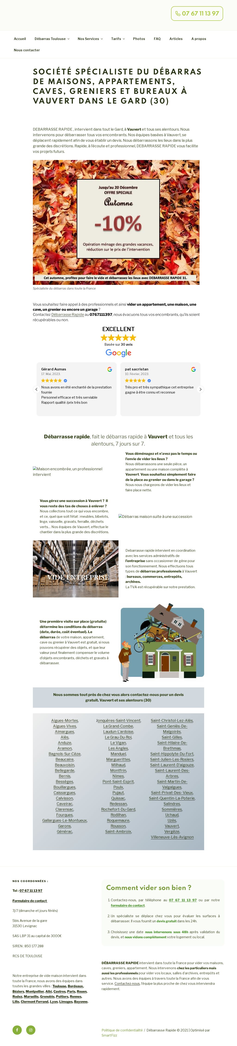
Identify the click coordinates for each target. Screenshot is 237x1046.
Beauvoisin (64, 765)
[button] (200, 389)
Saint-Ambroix (118, 831)
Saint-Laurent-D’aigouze (172, 765)
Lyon (54, 1001)
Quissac (118, 798)
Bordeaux (75, 986)
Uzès (172, 820)
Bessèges (64, 781)
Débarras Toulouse (50, 39)
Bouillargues (64, 787)
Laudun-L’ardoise (118, 731)
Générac (64, 831)
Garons (64, 826)
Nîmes (118, 776)
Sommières (172, 809)
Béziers (18, 991)
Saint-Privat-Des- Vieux (172, 793)
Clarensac (64, 809)
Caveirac (64, 804)
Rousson (118, 826)
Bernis (64, 776)
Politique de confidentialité (122, 1030)
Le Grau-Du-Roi (118, 737)
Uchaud (171, 815)
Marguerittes (118, 759)
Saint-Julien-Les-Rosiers (171, 759)
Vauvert (172, 826)
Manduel (118, 754)
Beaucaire (65, 759)
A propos (198, 39)
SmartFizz (109, 1035)
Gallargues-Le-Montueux (64, 820)
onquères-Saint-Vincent (119, 720)
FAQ (157, 39)
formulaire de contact (128, 905)
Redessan (118, 804)
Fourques (64, 815)
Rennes (75, 996)
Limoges (65, 1001)
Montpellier (35, 991)
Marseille (31, 996)
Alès (65, 737)
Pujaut (118, 793)
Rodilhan (118, 815)
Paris (71, 991)
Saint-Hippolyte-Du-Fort (171, 754)
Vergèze (171, 831)
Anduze (64, 743)
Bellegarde (64, 770)
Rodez (17, 996)
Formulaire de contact (29, 901)
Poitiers (62, 996)
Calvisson (64, 798)
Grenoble (47, 996)
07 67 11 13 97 (30, 890)
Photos (139, 39)
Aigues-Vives (64, 726)
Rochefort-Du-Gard (118, 809)
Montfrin (118, 770)
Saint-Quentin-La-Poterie (172, 798)
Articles (176, 39)
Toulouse (59, 986)
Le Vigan (118, 743)
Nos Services (88, 39)
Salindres (172, 804)
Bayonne (80, 1001)
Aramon (64, 748)
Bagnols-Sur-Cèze (65, 754)
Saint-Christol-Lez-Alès (172, 720)
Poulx (118, 787)
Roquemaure (118, 820)
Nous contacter (27, 50)
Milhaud (118, 765)
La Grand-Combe (118, 726)
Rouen (82, 991)
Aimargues (64, 731)
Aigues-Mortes (64, 720)
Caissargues (64, 793)
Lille (15, 1001)
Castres (59, 991)
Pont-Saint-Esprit (118, 781)
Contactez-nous (127, 983)
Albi (48, 991)
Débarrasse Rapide (67, 314)
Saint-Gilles (172, 737)
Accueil (20, 39)
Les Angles (118, 748)
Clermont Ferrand (34, 1001)
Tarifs (116, 39)
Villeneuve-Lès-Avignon (172, 837)
